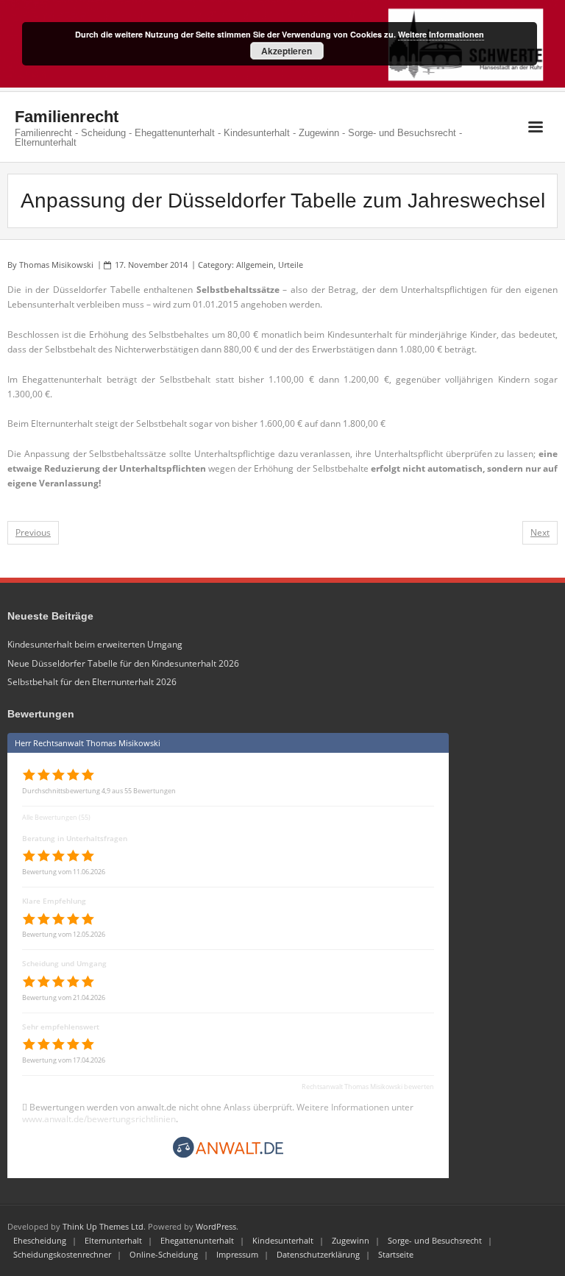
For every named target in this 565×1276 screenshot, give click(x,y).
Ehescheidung (39, 1240)
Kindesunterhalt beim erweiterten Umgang (94, 644)
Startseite (395, 1254)
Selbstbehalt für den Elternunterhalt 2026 (92, 682)
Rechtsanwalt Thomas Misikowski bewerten (368, 1086)
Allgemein (255, 264)
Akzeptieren (286, 50)
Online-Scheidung (163, 1254)
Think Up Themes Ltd (103, 1226)
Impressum (237, 1254)
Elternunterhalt (113, 1240)
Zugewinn (350, 1240)
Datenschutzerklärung (318, 1254)
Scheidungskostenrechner (62, 1254)
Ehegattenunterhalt (197, 1240)
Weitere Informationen (441, 34)
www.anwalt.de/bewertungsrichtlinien (99, 1119)
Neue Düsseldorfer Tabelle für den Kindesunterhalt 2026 (123, 663)
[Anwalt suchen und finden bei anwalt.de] (228, 1156)
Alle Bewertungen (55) (56, 817)
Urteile (290, 264)
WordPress (216, 1226)
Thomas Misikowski (56, 264)
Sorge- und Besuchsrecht (435, 1240)
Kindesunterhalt (282, 1240)
